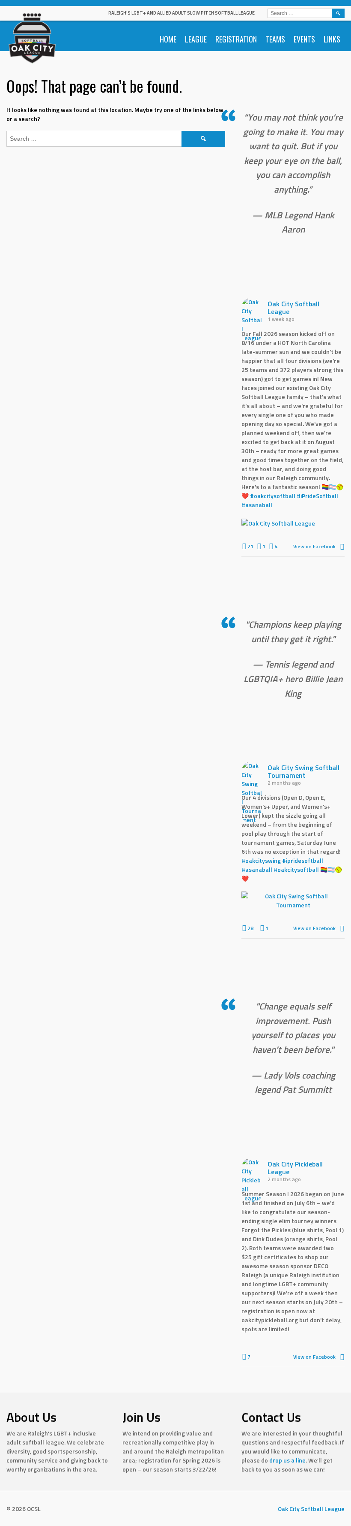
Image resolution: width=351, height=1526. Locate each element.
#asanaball (256, 504)
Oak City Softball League (293, 308)
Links (332, 39)
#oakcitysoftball (272, 495)
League (196, 39)
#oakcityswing (261, 860)
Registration (236, 39)
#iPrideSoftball (317, 495)
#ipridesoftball (302, 860)
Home (168, 39)
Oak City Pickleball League (295, 1168)
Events (304, 39)
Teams (275, 39)
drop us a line (287, 1460)
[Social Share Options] (342, 546)
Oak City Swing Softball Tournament (303, 771)
